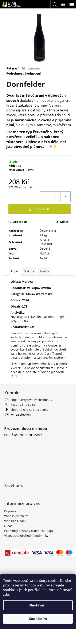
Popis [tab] (15, 271)
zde (6, 594)
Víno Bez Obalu (15, 521)
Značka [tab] (45, 271)
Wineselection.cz (16, 516)
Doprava (10, 511)
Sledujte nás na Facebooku (29, 410)
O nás (8, 526)
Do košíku (42, 209)
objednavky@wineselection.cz (31, 400)
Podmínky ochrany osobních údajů (28, 531)
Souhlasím (38, 618)
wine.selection (21, 414)
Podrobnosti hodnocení (23, 73)
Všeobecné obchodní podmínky (26, 536)
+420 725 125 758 (23, 405)
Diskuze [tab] (29, 271)
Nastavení (38, 605)
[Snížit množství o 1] (45, 197)
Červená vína (48, 231)
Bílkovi (29, 170)
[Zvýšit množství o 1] (65, 197)
